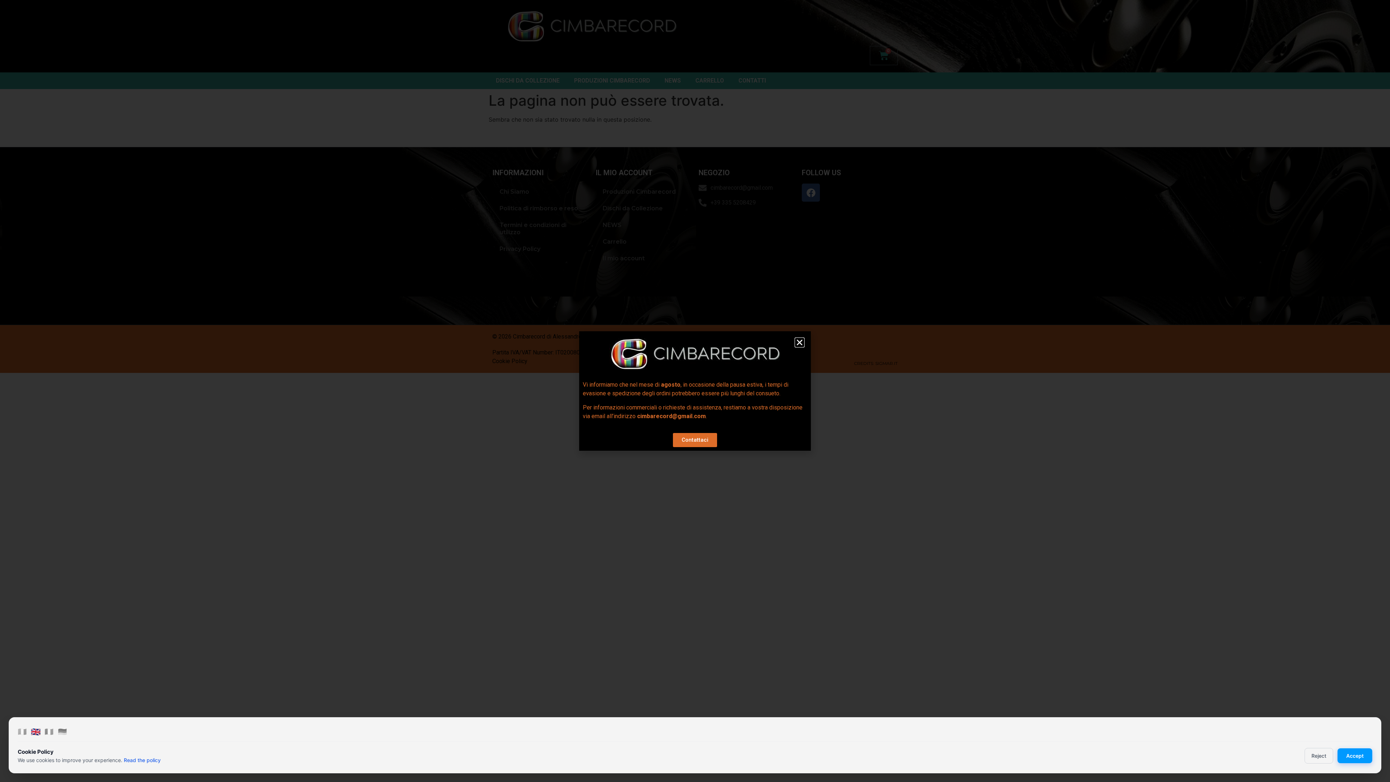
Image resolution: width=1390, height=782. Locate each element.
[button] (800, 342)
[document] (695, 391)
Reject (1318, 756)
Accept (1355, 756)
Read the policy (142, 760)
